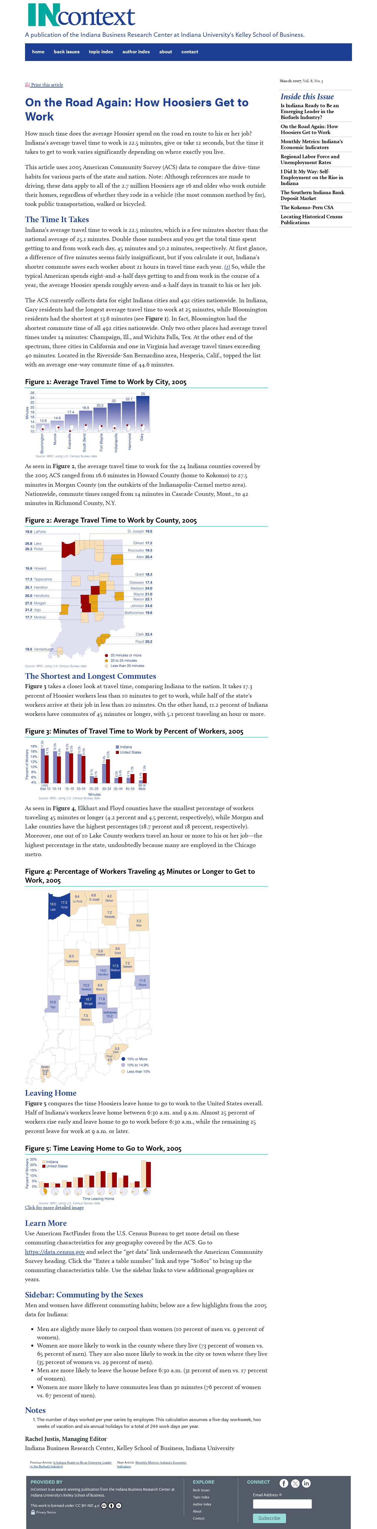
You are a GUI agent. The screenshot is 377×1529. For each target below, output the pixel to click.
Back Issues (201, 1490)
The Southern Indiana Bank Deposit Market (312, 195)
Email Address (267, 1495)
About (197, 1511)
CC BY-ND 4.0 (87, 1505)
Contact (198, 1518)
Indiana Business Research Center (143, 1489)
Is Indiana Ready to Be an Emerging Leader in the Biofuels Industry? (310, 111)
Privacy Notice (46, 1512)
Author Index (202, 1504)
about (165, 51)
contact (189, 51)
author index (136, 51)
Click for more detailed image (54, 1207)
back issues (67, 51)
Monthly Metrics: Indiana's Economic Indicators (312, 144)
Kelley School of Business (83, 1495)
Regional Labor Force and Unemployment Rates (310, 159)
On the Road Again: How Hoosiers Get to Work (309, 129)
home (38, 51)
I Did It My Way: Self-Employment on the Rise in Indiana (312, 177)
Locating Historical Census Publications (312, 219)
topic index (101, 51)
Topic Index (201, 1497)
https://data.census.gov (55, 1251)
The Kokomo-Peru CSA (307, 207)
